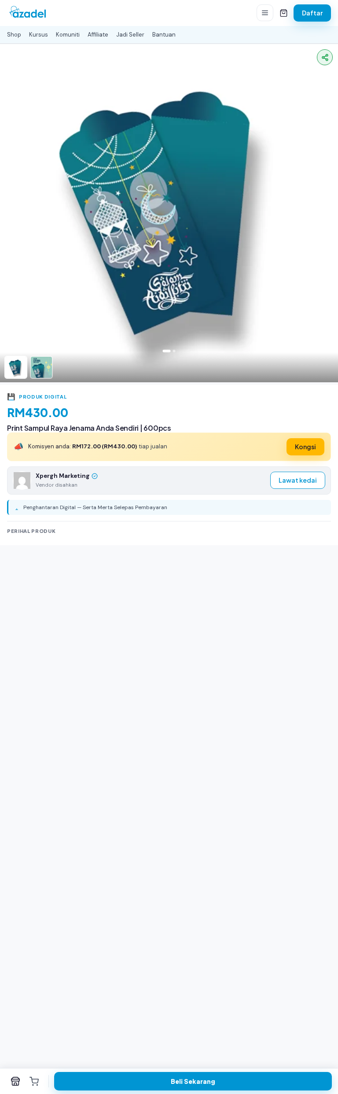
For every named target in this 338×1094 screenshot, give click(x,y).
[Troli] (283, 12)
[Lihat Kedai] (15, 1081)
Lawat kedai (298, 480)
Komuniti (68, 34)
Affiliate (98, 34)
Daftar (312, 13)
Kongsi (305, 447)
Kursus (38, 34)
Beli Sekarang (193, 1081)
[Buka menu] (265, 12)
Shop (14, 34)
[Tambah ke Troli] (34, 1081)
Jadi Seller (130, 34)
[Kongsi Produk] (325, 57)
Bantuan (164, 34)
